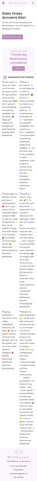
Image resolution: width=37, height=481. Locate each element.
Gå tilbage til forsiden (12, 37)
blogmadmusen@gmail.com (18, 473)
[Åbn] (3, 3)
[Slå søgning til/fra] (33, 3)
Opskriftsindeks (18, 470)
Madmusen (18, 3)
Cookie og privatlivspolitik (18, 466)
